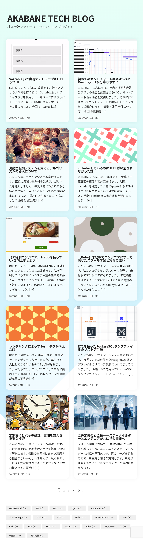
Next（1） (127, 517)
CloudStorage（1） (18, 517)
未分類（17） (15, 535)
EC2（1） (62, 517)
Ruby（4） (91, 526)
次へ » (81, 490)
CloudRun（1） (98, 508)
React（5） (51, 526)
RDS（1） (32, 526)
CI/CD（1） (77, 508)
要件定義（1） (37, 535)
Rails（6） (14, 526)
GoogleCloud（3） (104, 517)
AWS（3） (58, 508)
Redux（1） (71, 526)
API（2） (40, 508)
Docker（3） (43, 517)
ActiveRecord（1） (18, 508)
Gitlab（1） (81, 517)
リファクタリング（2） (116, 526)
